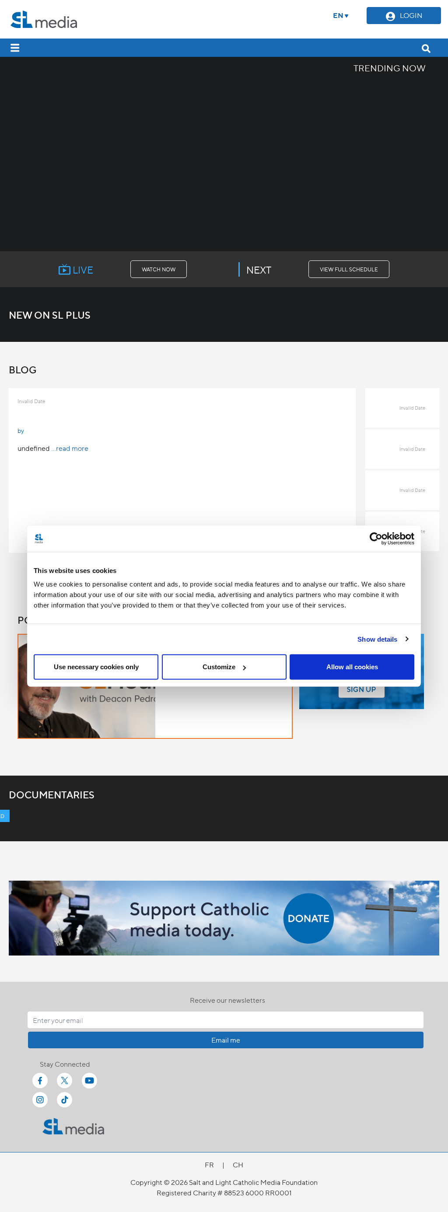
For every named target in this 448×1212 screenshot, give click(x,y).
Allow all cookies (352, 667)
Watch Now (158, 269)
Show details (377, 639)
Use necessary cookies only (96, 667)
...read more (69, 448)
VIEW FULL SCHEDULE (349, 269)
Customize (219, 667)
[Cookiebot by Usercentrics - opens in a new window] (376, 538)
